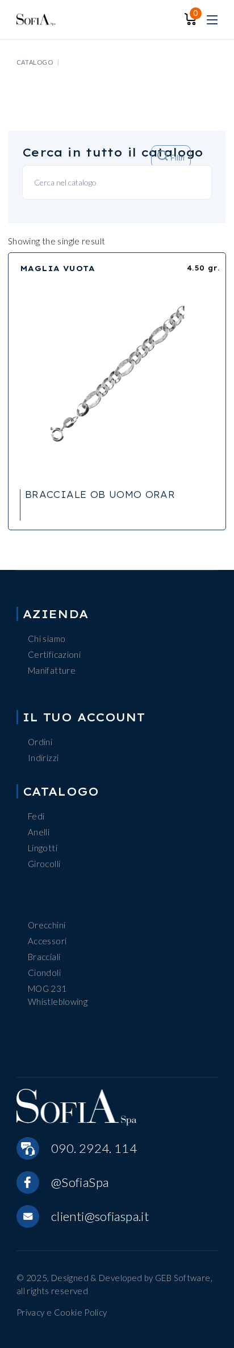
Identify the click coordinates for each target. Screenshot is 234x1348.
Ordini (40, 742)
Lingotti (42, 848)
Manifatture (52, 670)
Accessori (47, 941)
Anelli (38, 832)
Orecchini (46, 925)
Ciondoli (44, 972)
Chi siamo (46, 638)
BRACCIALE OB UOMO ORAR (100, 494)
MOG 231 (47, 988)
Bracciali (44, 957)
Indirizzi (43, 758)
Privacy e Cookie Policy (61, 1312)
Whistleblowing (57, 1001)
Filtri (176, 158)
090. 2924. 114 (94, 1148)
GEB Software (183, 1278)
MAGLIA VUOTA (57, 268)
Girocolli (44, 864)
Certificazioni (54, 654)
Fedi (36, 816)
